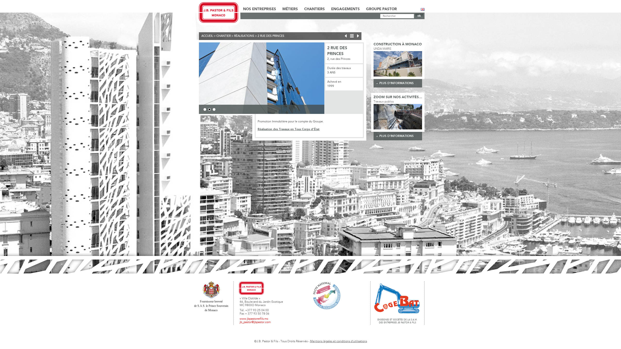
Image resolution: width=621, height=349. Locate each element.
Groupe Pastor (381, 9)
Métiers (290, 9)
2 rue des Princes (271, 36)
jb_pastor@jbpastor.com (255, 322)
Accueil (207, 36)
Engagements (345, 9)
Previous (191, 79)
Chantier (223, 36)
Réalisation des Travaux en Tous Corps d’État (288, 129)
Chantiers (314, 9)
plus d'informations (396, 83)
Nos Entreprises (259, 9)
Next (331, 79)
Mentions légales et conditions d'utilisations (338, 341)
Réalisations (244, 36)
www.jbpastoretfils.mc (254, 319)
